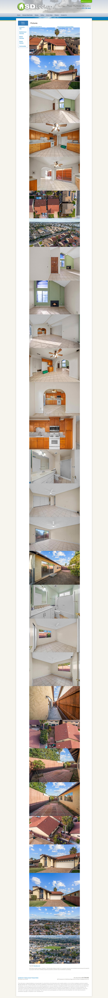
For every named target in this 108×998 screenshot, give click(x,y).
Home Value (49, 15)
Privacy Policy (35, 977)
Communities (22, 46)
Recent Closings (21, 42)
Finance (57, 15)
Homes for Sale (22, 28)
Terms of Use (27, 977)
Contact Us (64, 15)
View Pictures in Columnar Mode (65, 26)
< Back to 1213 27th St (36, 26)
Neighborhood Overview (22, 32)
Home (18, 15)
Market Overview (21, 37)
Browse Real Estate (28, 15)
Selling (42, 15)
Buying (36, 15)
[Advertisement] (23, 73)
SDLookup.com (37, 965)
